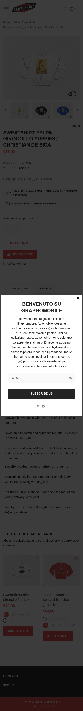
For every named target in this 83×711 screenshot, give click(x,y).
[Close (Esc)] (78, 298)
